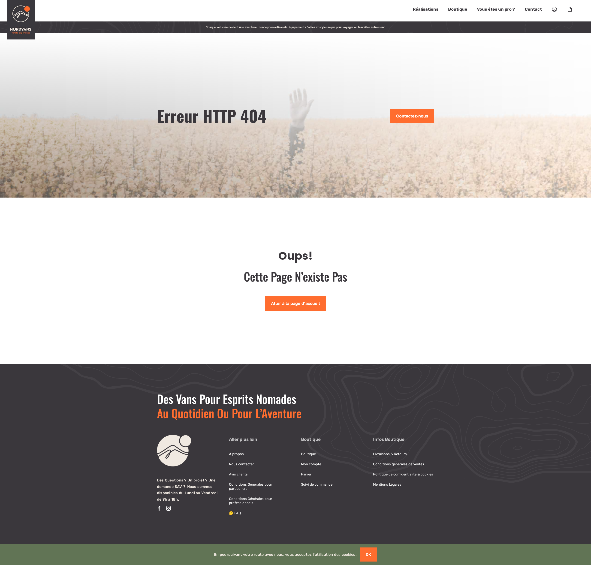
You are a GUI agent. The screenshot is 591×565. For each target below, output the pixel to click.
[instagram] (168, 508)
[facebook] (159, 508)
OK (368, 554)
